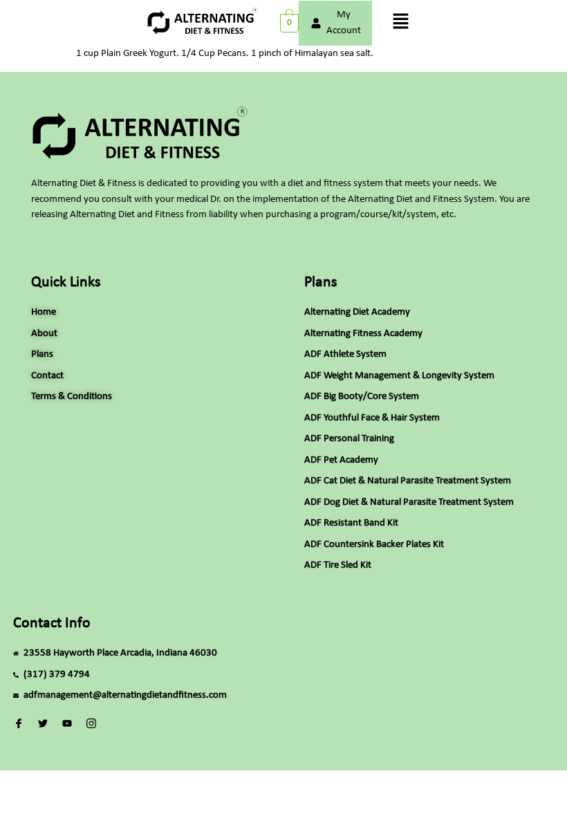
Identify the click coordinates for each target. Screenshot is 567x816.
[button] (400, 23)
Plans (320, 282)
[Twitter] (43, 724)
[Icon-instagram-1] (91, 724)
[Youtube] (67, 724)
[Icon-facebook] (19, 724)
